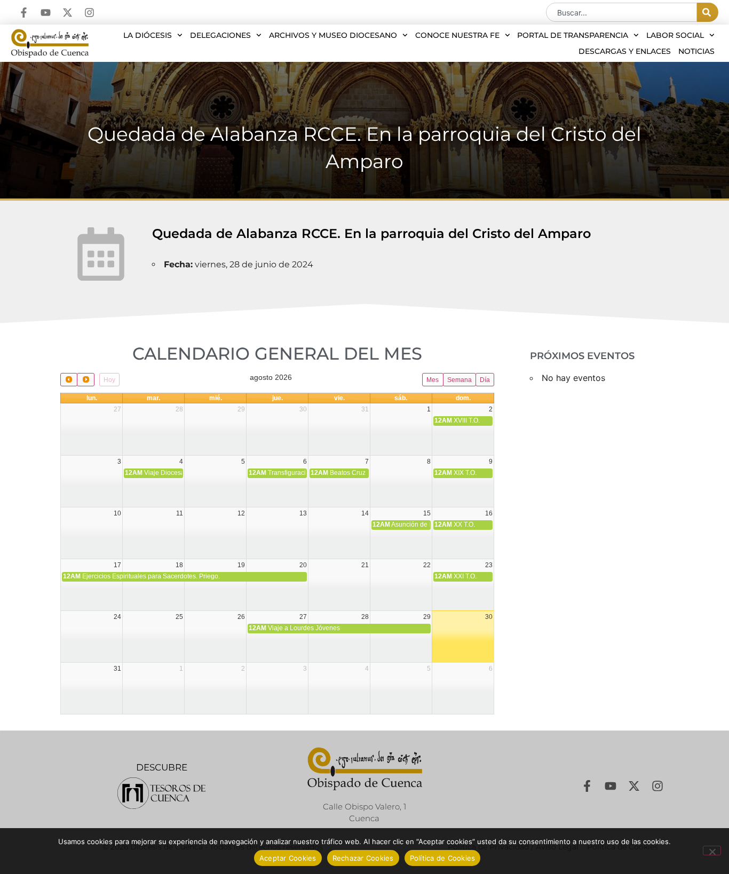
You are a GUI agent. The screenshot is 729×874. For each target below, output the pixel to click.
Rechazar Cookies (363, 858)
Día (485, 380)
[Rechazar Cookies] (712, 850)
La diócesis (147, 35)
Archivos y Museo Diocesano (333, 35)
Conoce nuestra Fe (457, 35)
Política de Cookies (443, 858)
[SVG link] (161, 793)
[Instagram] (89, 12)
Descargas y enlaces (625, 51)
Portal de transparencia (572, 35)
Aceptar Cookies (287, 858)
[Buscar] (707, 12)
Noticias (696, 51)
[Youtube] (46, 12)
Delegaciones (220, 35)
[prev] (68, 379)
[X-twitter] (67, 12)
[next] (85, 379)
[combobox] (621, 12)
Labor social (675, 35)
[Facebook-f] (24, 12)
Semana (459, 380)
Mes (432, 380)
